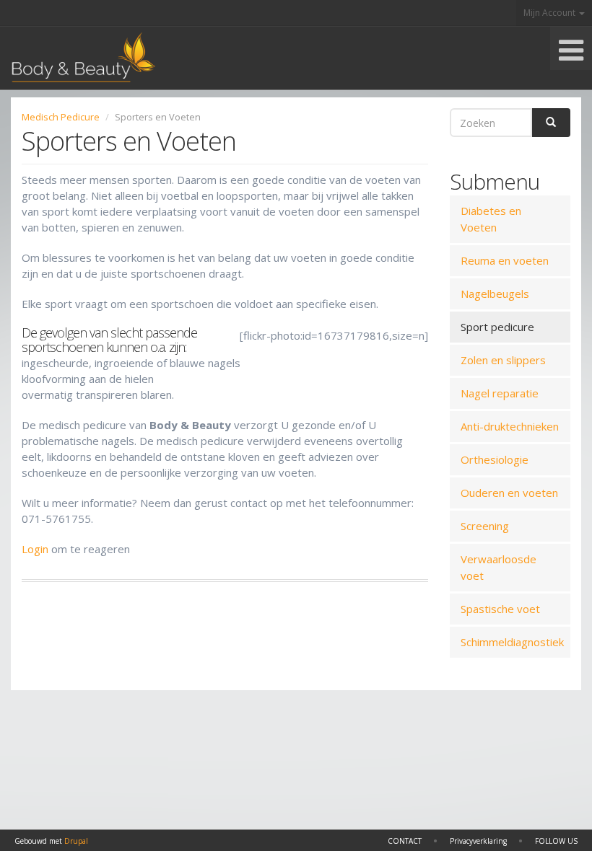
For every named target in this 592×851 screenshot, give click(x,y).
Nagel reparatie (500, 393)
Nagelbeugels (495, 293)
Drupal (76, 841)
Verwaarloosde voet (498, 567)
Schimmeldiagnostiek (512, 642)
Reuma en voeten (505, 260)
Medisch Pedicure (61, 116)
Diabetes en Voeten (491, 218)
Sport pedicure (497, 326)
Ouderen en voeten (509, 492)
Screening (485, 526)
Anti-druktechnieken (510, 426)
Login (35, 549)
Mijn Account (550, 12)
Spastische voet (500, 608)
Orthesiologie (494, 459)
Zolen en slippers (503, 360)
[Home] (77, 58)
